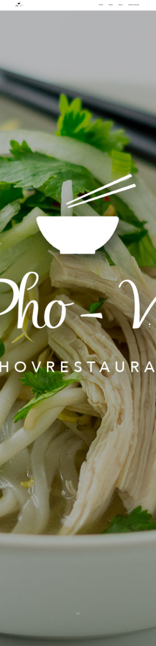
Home (101, 5)
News (111, 5)
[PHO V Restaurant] (25, 5)
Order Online (133, 5)
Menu (120, 5)
